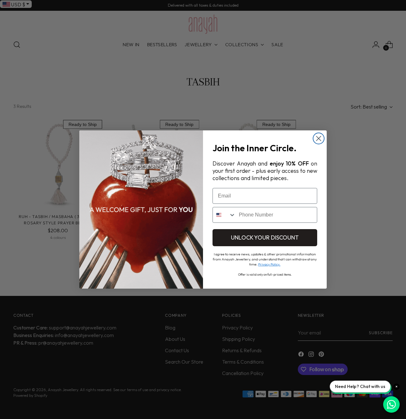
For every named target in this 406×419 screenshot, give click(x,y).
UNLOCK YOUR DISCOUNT (265, 237)
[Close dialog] (318, 138)
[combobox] (224, 214)
